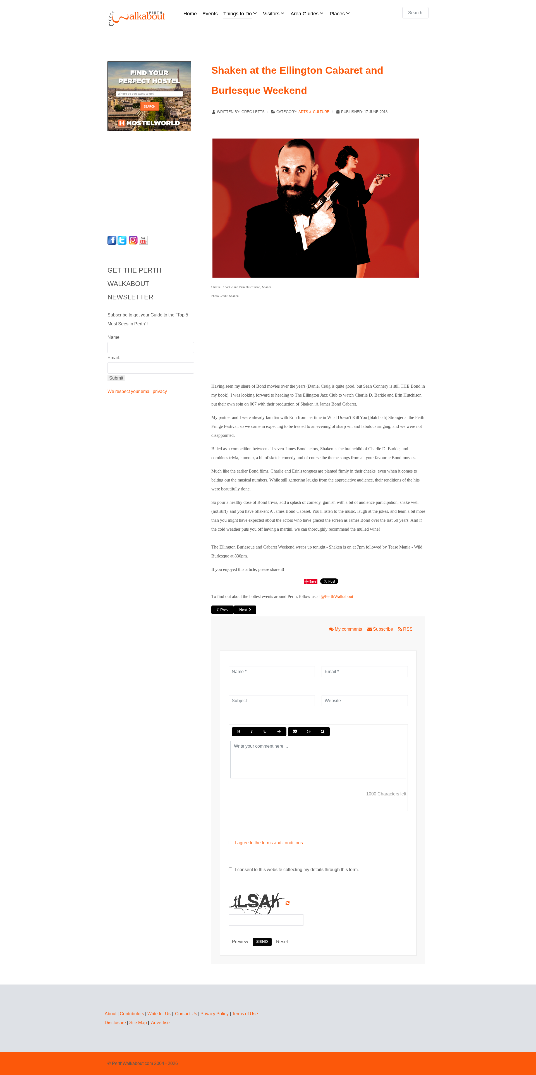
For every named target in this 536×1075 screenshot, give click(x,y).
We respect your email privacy (137, 391)
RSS (407, 629)
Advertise (160, 1022)
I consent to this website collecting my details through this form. (296, 869)
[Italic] (251, 731)
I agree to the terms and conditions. (269, 842)
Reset (282, 941)
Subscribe (383, 629)
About (110, 1013)
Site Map (138, 1022)
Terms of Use (245, 1013)
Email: (113, 357)
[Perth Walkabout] (137, 18)
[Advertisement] (142, 182)
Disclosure (115, 1022)
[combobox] (415, 12)
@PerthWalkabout (337, 596)
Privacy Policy (214, 1013)
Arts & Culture (313, 112)
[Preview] (322, 731)
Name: (114, 337)
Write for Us (159, 1013)
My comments (348, 629)
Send (262, 942)
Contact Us (186, 1013)
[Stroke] (279, 731)
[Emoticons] (309, 731)
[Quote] (295, 731)
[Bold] (238, 731)
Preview (240, 941)
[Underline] (265, 731)
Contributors (132, 1013)
